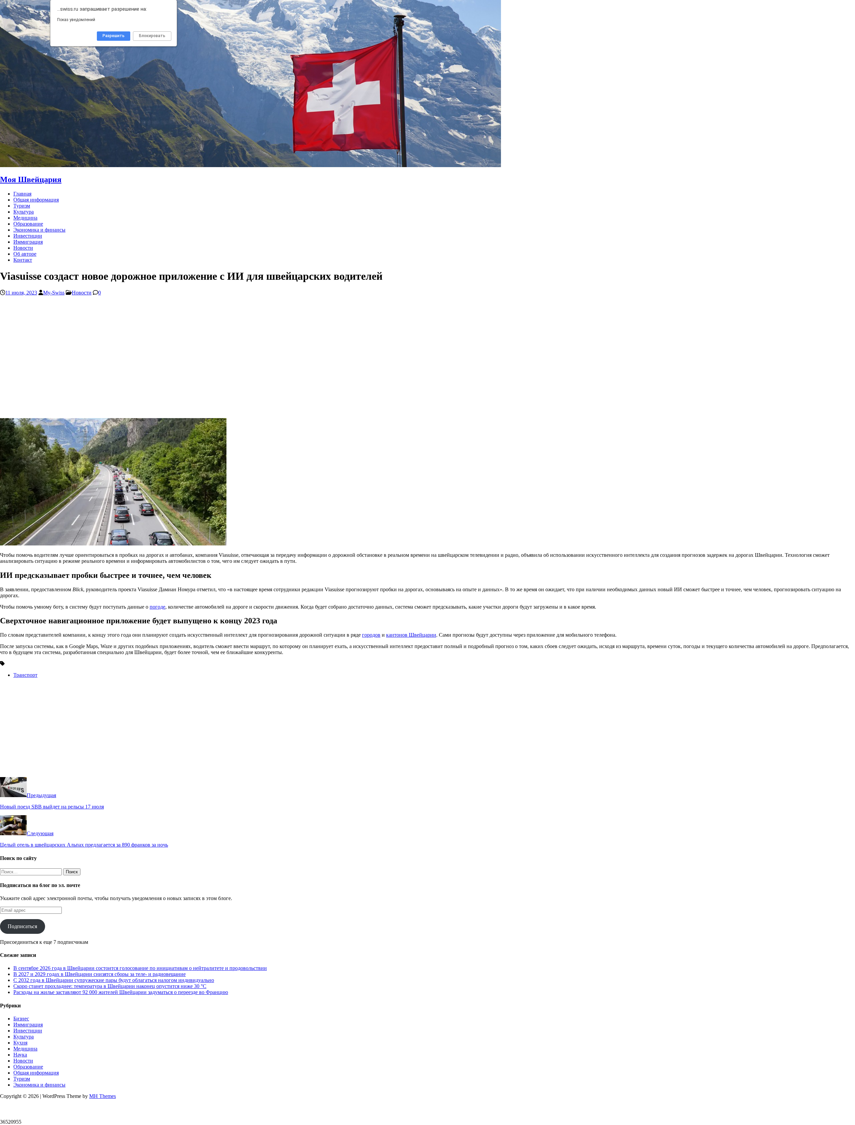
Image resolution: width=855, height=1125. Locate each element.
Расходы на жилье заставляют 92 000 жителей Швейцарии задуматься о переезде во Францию (120, 992)
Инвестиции (27, 236)
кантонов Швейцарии (411, 635)
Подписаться (22, 926)
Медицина (25, 218)
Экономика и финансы (39, 230)
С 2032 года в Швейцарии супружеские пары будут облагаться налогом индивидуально (113, 980)
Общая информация (36, 200)
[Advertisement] (200, 360)
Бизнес (21, 1018)
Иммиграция (28, 242)
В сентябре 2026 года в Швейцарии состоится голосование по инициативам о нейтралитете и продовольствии (140, 968)
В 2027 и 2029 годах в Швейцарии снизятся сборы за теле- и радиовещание (99, 974)
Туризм (21, 206)
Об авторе (24, 254)
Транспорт (25, 675)
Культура (23, 212)
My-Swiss (53, 292)
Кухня (20, 1042)
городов (371, 635)
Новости (23, 248)
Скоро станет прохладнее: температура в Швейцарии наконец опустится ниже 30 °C (109, 986)
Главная (22, 194)
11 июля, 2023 (21, 292)
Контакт (22, 260)
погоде (157, 607)
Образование (28, 224)
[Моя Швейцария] (250, 165)
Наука (20, 1054)
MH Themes (102, 1096)
